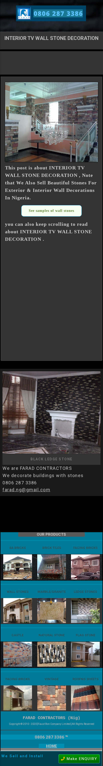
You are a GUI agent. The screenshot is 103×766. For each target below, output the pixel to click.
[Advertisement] (51, 62)
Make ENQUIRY (81, 759)
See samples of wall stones (51, 211)
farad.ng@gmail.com (26, 489)
